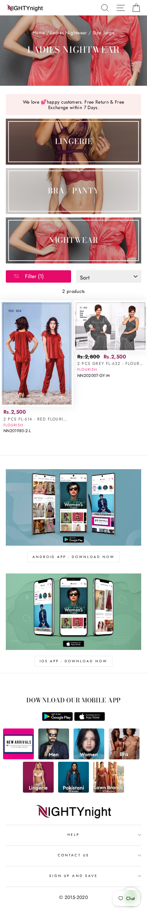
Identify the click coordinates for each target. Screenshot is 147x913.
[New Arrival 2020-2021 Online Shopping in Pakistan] (18, 757)
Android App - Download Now (73, 556)
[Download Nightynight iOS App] (89, 719)
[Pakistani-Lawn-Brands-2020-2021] (108, 790)
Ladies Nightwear (68, 32)
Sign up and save (73, 875)
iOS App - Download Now (73, 661)
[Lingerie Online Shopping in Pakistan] (38, 790)
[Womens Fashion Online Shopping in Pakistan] (89, 757)
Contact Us (73, 855)
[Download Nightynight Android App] (57, 719)
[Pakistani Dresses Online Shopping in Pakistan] (73, 790)
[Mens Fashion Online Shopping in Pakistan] (53, 757)
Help (73, 834)
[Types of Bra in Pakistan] (124, 757)
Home (38, 32)
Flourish (13, 425)
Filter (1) (33, 276)
